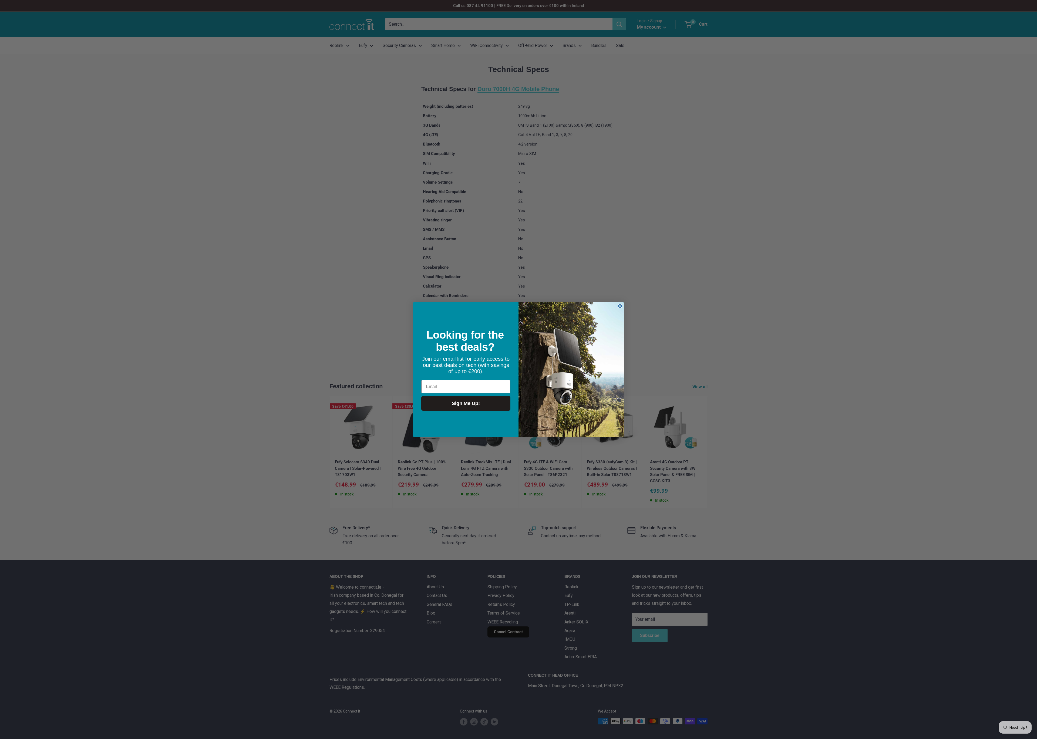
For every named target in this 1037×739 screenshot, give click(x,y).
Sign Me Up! (466, 403)
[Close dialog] (620, 306)
